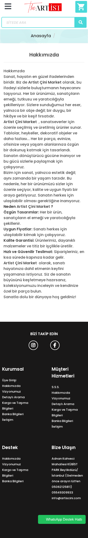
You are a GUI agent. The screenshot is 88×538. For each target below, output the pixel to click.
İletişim (7, 420)
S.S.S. (55, 387)
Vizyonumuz (11, 391)
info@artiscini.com (66, 498)
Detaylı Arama (13, 397)
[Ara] (80, 22)
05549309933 (62, 492)
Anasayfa (41, 36)
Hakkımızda (11, 386)
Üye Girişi (9, 380)
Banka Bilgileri (12, 414)
